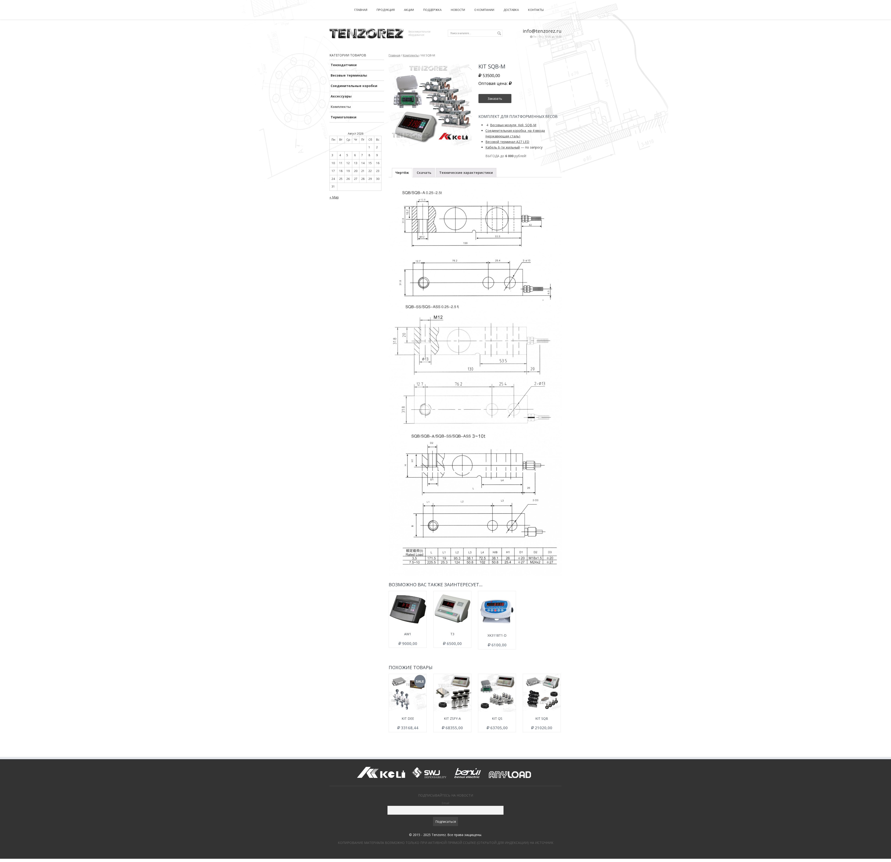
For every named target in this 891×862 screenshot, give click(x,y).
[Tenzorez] (366, 33)
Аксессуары (341, 96)
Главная (360, 10)
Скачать (424, 172)
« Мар (334, 197)
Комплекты (341, 106)
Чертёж (402, 172)
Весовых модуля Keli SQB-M (513, 125)
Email (445, 803)
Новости (458, 10)
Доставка (511, 10)
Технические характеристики (466, 172)
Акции (409, 10)
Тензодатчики (344, 65)
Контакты (536, 10)
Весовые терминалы (349, 75)
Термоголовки (343, 117)
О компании (484, 10)
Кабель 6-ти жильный (502, 147)
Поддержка (432, 10)
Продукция (386, 10)
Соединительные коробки (354, 86)
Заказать (495, 98)
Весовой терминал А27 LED (507, 141)
